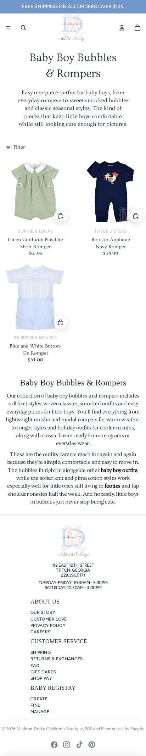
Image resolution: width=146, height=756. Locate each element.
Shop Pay (41, 678)
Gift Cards (43, 671)
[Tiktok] (79, 744)
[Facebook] (54, 744)
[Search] (23, 27)
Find (35, 705)
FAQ (34, 665)
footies (112, 486)
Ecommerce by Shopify (122, 729)
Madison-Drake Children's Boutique (50, 729)
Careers (40, 631)
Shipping (40, 652)
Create (38, 698)
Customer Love (48, 619)
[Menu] (8, 28)
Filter (19, 147)
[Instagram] (66, 744)
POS (88, 729)
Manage (39, 711)
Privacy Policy (47, 625)
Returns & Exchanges (56, 658)
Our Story (42, 612)
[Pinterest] (92, 744)
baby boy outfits (119, 470)
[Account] (122, 27)
